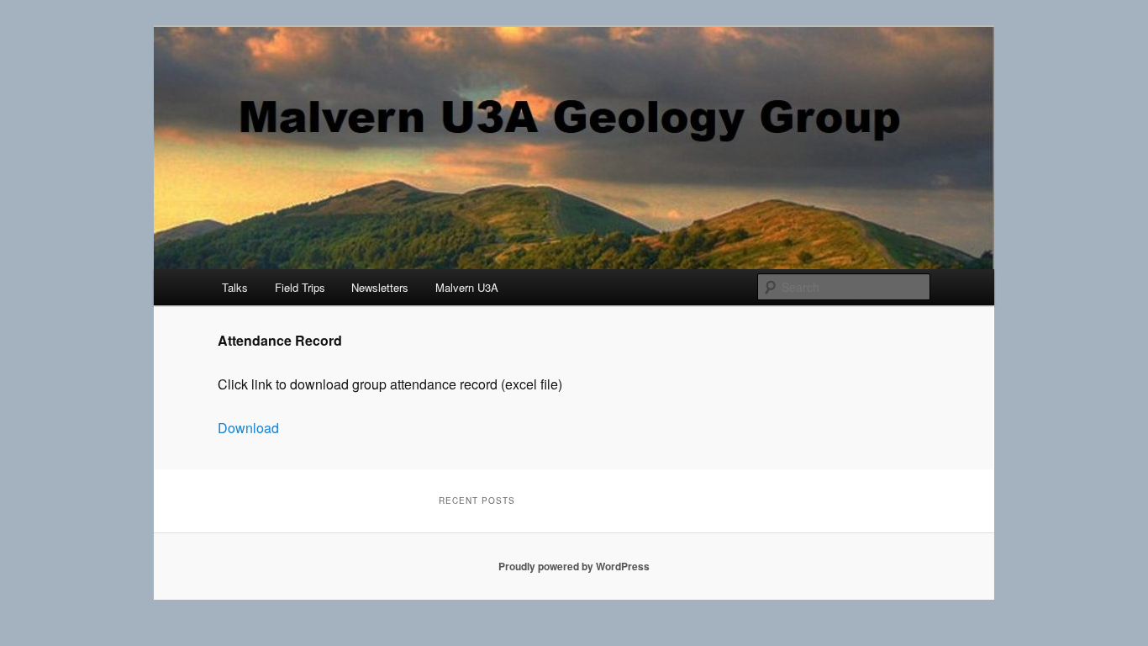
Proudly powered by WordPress (574, 566)
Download (248, 427)
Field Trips (300, 287)
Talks (235, 287)
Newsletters (379, 287)
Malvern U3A (466, 287)
